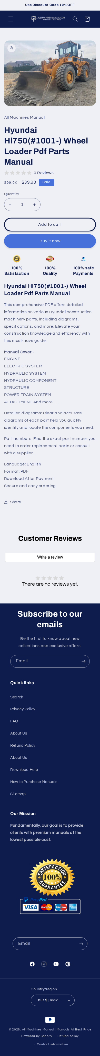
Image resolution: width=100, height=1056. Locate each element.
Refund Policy (22, 745)
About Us (18, 733)
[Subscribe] (83, 661)
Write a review (50, 557)
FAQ (14, 721)
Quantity (11, 194)
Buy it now (50, 241)
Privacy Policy (22, 709)
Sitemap (18, 794)
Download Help (24, 770)
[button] (11, 19)
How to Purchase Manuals (33, 782)
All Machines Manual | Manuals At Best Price (57, 1029)
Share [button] (15, 502)
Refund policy (68, 1036)
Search (16, 697)
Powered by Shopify (36, 1036)
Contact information (52, 1044)
